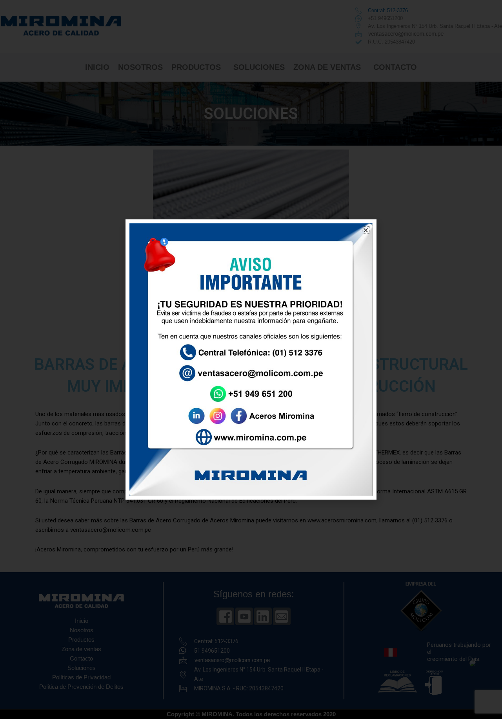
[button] (366, 230)
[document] (251, 359)
